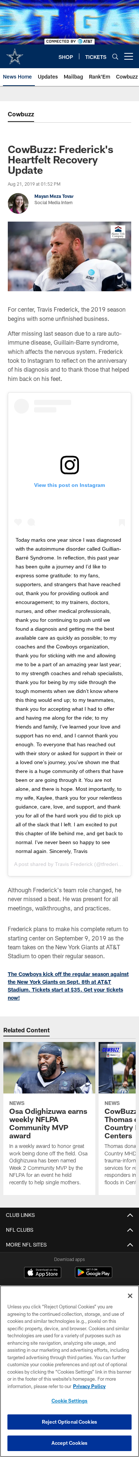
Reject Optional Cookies (69, 1422)
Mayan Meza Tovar (54, 196)
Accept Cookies (69, 1443)
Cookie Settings (70, 1401)
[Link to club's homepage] (15, 53)
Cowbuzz (21, 113)
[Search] (115, 57)
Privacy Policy (89, 1386)
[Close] (130, 1296)
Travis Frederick (74, 864)
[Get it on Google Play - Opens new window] (93, 1276)
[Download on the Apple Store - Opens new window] (43, 1273)
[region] (69, 1371)
